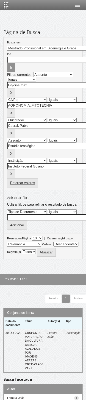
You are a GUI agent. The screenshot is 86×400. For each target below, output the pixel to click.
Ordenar (47, 244)
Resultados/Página (19, 238)
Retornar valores (22, 183)
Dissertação (73, 333)
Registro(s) (14, 252)
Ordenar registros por (60, 238)
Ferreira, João (16, 398)
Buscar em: (14, 42)
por (9, 53)
